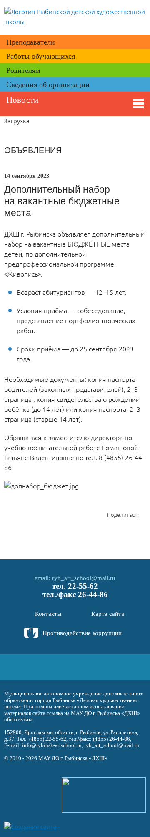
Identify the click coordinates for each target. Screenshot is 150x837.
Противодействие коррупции (82, 633)
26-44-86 (93, 594)
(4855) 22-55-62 (47, 739)
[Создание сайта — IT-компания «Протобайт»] (34, 826)
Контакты (48, 613)
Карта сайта (107, 613)
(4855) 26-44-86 (111, 739)
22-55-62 (83, 586)
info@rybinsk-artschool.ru (52, 745)
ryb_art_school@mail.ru (83, 578)
